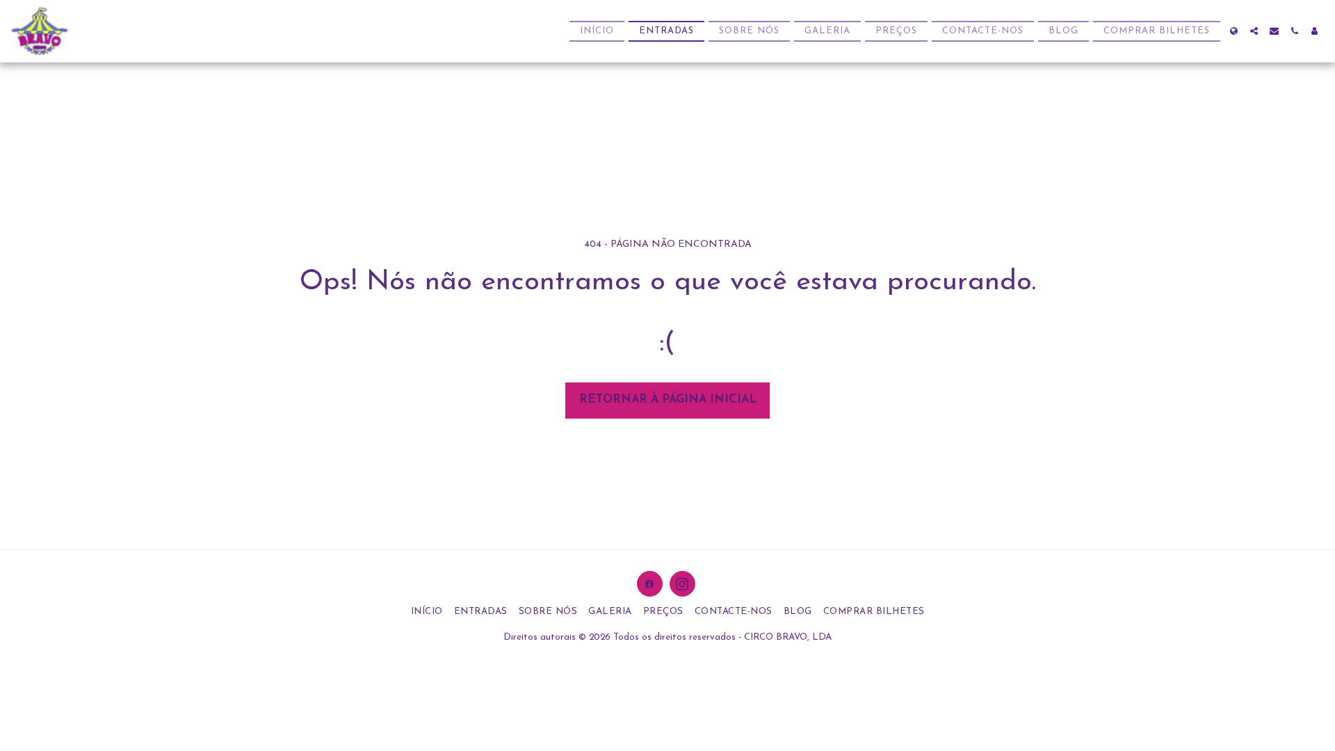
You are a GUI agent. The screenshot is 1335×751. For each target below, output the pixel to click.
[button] (1254, 30)
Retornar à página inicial (667, 399)
